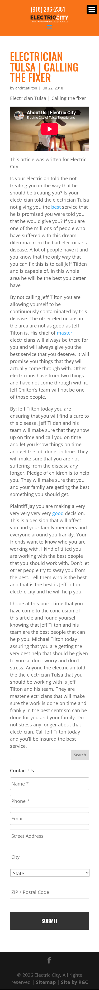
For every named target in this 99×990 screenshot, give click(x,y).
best (56, 207)
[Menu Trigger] (92, 9)
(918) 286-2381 (48, 9)
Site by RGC (74, 982)
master (64, 333)
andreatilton (26, 88)
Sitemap (46, 982)
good (58, 513)
